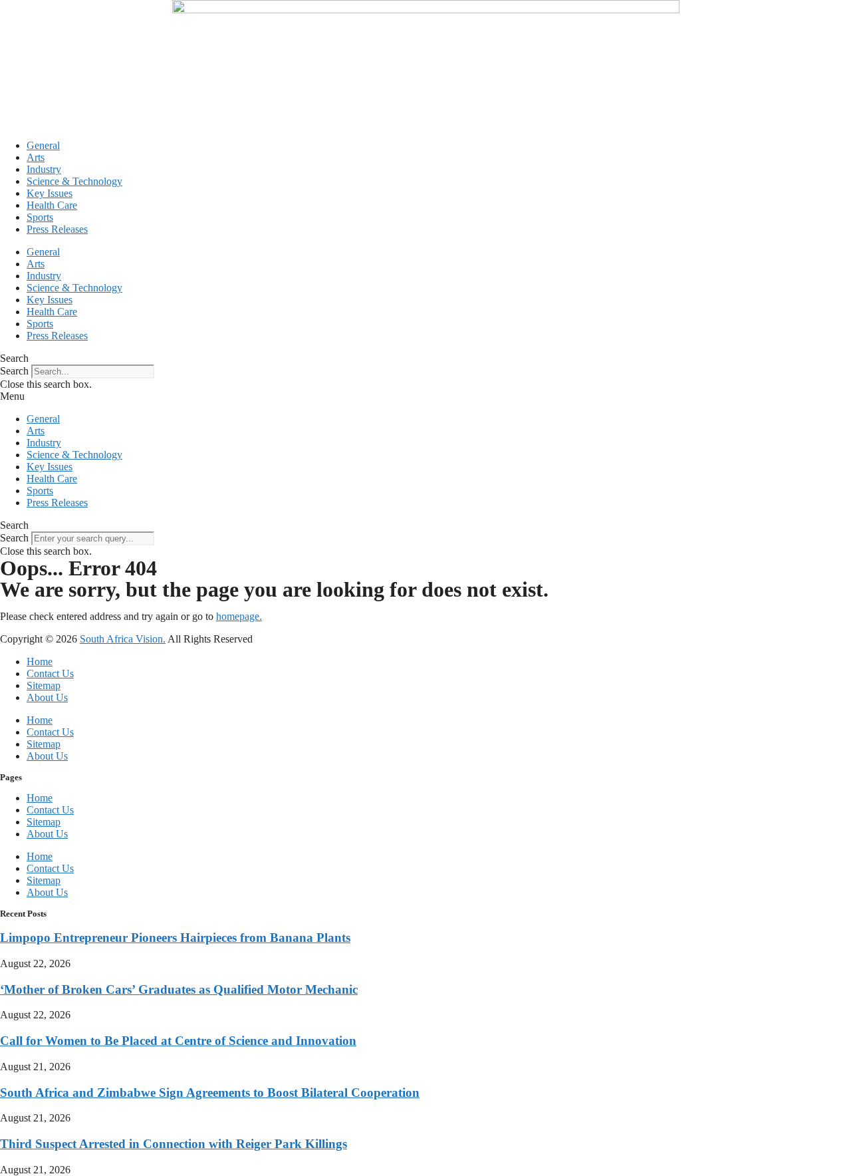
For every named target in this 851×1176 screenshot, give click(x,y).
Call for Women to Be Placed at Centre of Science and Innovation (178, 1041)
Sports (40, 217)
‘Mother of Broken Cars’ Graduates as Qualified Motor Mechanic (179, 989)
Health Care (52, 205)
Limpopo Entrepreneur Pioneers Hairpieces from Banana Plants (175, 938)
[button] (425, 359)
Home (40, 661)
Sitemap (44, 685)
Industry (44, 169)
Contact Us (50, 673)
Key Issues (49, 193)
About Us (47, 697)
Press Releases (57, 229)
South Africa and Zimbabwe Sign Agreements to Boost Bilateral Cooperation (210, 1093)
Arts (36, 157)
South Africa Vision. (123, 639)
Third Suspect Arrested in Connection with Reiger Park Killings (173, 1144)
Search (14, 370)
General (43, 145)
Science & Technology (74, 181)
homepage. (239, 616)
